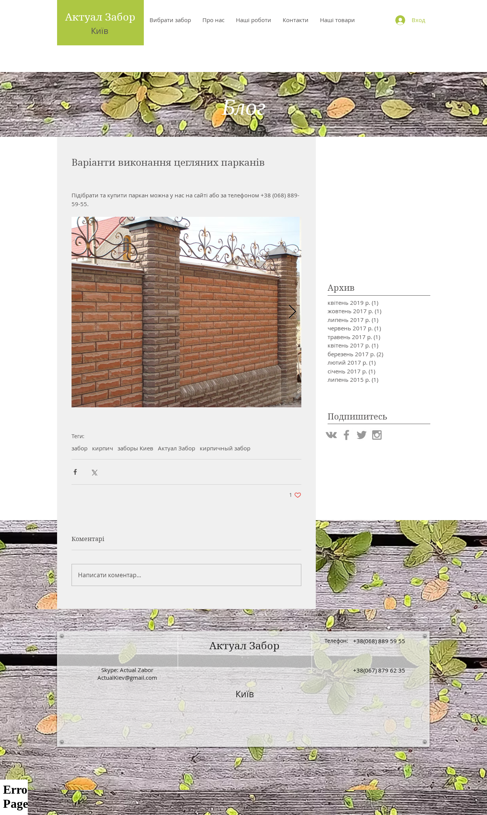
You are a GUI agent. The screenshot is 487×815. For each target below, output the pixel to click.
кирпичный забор (225, 448)
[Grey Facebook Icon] (346, 435)
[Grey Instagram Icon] (377, 435)
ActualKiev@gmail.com (127, 677)
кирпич (102, 448)
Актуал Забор (100, 17)
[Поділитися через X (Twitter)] (93, 472)
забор (80, 448)
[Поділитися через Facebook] (75, 472)
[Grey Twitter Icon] (361, 435)
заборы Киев (135, 448)
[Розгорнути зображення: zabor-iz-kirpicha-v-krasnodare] (186, 312)
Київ (99, 30)
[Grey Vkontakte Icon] (331, 435)
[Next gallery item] (292, 311)
